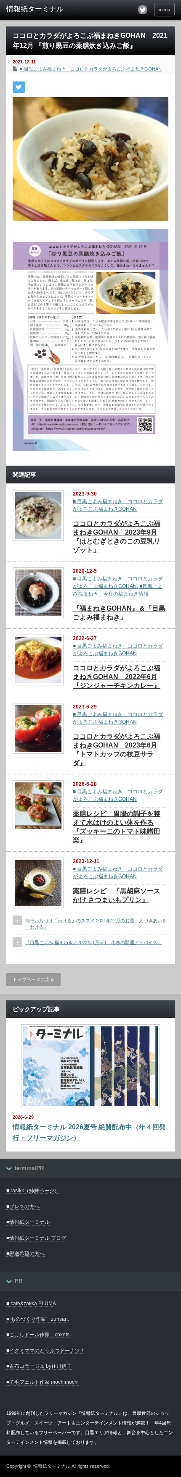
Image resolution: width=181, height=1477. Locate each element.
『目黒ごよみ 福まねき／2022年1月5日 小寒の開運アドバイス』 (93, 942)
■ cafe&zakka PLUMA (31, 1303)
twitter (142, 9)
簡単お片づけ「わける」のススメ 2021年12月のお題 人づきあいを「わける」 (96, 923)
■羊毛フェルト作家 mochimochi (42, 1382)
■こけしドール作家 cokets (37, 1335)
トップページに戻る (33, 979)
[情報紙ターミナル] (42, 9)
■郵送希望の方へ (25, 1254)
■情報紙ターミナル (28, 1222)
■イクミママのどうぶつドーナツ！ (45, 1351)
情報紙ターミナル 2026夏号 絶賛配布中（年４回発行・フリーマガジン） (89, 1132)
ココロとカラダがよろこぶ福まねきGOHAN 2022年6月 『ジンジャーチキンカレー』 (116, 676)
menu (164, 9)
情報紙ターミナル (51, 1466)
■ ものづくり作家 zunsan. (37, 1319)
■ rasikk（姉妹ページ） (32, 1191)
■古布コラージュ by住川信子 (39, 1366)
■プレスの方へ (23, 1206)
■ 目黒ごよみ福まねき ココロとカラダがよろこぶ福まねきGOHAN (91, 68)
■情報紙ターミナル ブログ (36, 1238)
